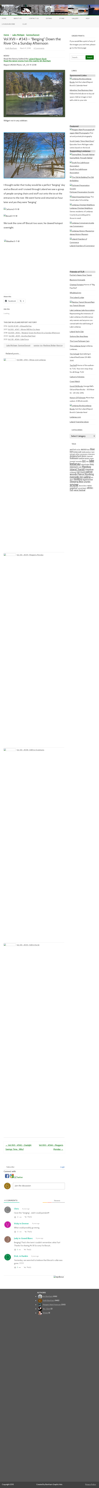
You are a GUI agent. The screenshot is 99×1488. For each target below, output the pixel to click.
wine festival (79, 490)
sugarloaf (73, 488)
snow (74, 484)
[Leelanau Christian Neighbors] (82, 205)
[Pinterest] (90, 2)
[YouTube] (85, 2)
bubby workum (86, 452)
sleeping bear (87, 479)
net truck (81, 472)
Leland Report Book (38, 59)
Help (87, 18)
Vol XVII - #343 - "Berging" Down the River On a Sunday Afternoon (34, 333)
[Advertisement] (82, 114)
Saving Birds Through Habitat (81, 158)
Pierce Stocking (85, 474)
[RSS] (93, 2)
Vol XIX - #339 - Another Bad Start (22, 336)
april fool (73, 449)
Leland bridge (85, 464)
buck (93, 452)
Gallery (75, 18)
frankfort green (84, 458)
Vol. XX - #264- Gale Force (18, 339)
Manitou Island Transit (80, 468)
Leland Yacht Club (77, 331)
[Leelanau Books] (77, 79)
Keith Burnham (11, 48)
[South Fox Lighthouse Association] (82, 166)
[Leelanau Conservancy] (80, 223)
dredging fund (75, 456)
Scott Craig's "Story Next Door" (82, 141)
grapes (92, 458)
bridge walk (77, 452)
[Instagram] (88, 2)
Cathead (72, 454)
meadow (89, 469)
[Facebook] (82, 2)
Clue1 (24, 24)
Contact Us (34, 18)
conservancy (84, 454)
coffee (77, 454)
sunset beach (82, 488)
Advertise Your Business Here (81, 90)
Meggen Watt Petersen (52, 1305)
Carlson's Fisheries (77, 377)
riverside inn (76, 476)
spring (89, 485)
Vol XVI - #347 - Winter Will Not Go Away (24, 329)
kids (87, 461)
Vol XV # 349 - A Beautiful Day (20, 326)
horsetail (72, 461)
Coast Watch (75, 381)
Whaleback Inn (75, 293)
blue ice (59, 345)
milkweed (73, 472)
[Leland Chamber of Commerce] (82, 242)
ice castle (79, 461)
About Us (17, 18)
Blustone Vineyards (77, 280)
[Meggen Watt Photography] (81, 129)
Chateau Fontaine (77, 284)
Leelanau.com (75, 417)
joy (84, 460)
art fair (78, 449)
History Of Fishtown (78, 397)
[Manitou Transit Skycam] (80, 302)
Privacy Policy (90, 1484)
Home (4, 18)
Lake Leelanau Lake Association (82, 310)
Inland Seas (85, 197)
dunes (83, 456)
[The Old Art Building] (78, 177)
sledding (78, 479)
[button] (7, 1177)
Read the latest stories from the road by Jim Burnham (27, 61)
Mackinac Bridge (49, 345)
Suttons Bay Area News (79, 336)
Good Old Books (76, 386)
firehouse (74, 458)
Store (61, 18)
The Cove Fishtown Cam (79, 341)
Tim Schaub (74, 354)
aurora (83, 449)
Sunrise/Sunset (32, 35)
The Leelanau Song (77, 346)
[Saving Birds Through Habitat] (82, 154)
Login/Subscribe (8, 24)
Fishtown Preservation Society (82, 192)
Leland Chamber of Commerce (82, 246)
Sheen (45, 1313)
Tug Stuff (73, 365)
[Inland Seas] (75, 197)
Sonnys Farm (83, 485)
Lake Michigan (18, 35)
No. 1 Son (46, 1309)
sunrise (36, 345)
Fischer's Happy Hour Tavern (81, 275)
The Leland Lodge (77, 297)
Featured (90, 456)
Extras (49, 18)
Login (62, 1167)
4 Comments (39, 48)
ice (41, 345)
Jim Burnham (48, 1296)
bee (88, 449)
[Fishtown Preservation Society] (82, 189)
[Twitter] (80, 2)
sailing (87, 476)
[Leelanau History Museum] (81, 231)
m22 (79, 467)
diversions (91, 454)
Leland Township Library (79, 422)
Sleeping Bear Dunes (80, 481)
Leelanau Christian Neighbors (81, 208)
